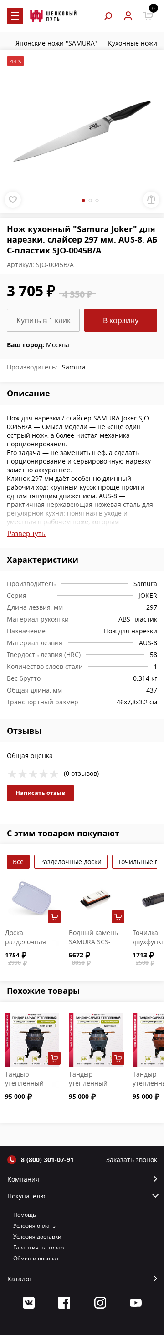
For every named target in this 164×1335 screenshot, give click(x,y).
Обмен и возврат (36, 1258)
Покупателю (26, 1196)
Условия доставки (37, 1236)
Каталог (19, 1279)
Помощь (24, 1215)
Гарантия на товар (38, 1247)
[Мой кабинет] (128, 16)
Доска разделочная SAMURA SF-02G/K (25, 946)
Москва (57, 344)
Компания (23, 1179)
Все (18, 861)
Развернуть (26, 533)
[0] (148, 16)
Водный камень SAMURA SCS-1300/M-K (93, 941)
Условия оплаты (34, 1225)
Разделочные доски (71, 861)
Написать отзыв (40, 793)
